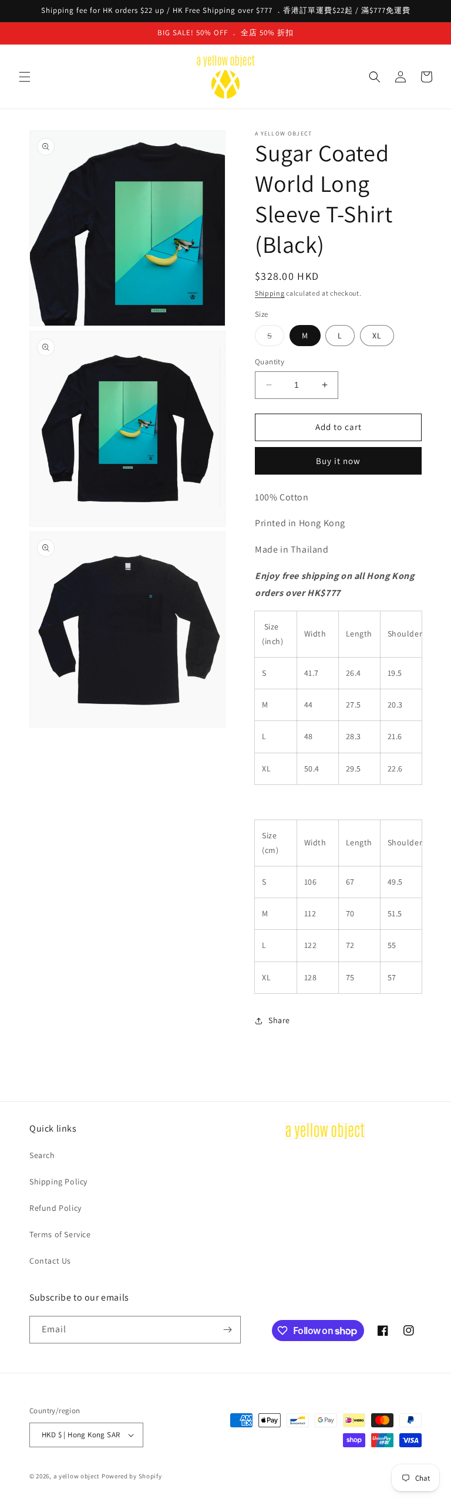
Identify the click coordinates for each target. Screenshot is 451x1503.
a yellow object (76, 1476)
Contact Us (50, 1260)
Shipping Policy (58, 1181)
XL (377, 335)
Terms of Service (60, 1234)
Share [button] (279, 1020)
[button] (25, 77)
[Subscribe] (227, 1329)
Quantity (269, 362)
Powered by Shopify (132, 1476)
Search (42, 1155)
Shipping (270, 293)
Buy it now (338, 460)
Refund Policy (55, 1208)
